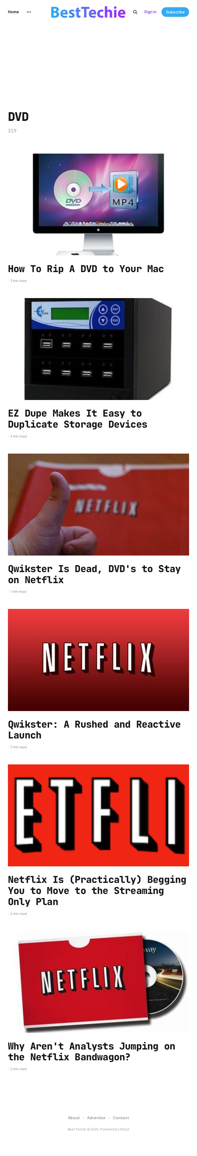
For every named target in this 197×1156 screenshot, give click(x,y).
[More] (28, 12)
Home (13, 11)
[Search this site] (135, 12)
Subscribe (175, 12)
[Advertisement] (98, 60)
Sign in (150, 11)
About (74, 1117)
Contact (121, 1117)
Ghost (124, 1129)
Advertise (96, 1117)
